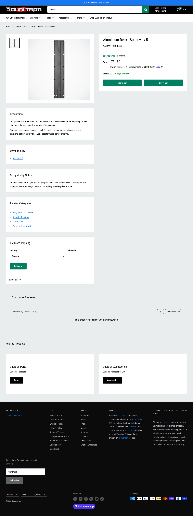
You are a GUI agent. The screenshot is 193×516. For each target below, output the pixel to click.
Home (8, 26)
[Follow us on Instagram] (86, 499)
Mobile (83, 428)
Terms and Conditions (59, 440)
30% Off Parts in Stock (15, 18)
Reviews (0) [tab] (18, 311)
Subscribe (14, 480)
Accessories (64, 18)
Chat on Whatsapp (89, 445)
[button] (109, 56)
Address (84, 432)
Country (13, 250)
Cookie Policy (55, 445)
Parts (48, 18)
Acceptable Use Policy (59, 436)
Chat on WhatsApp (14, 416)
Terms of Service (57, 432)
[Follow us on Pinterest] (91, 499)
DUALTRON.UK (135, 419)
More (79, 18)
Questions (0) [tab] (31, 311)
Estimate (18, 266)
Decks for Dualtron (21, 217)
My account (160, 11)
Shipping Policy (56, 424)
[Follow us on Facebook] (75, 499)
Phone (83, 424)
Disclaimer (54, 449)
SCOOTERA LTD (122, 416)
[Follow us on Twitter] (81, 499)
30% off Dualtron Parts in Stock (96, 3)
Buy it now (163, 83)
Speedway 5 (18, 158)
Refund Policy (15, 280)
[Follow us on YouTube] (97, 499)
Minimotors (130, 430)
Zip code (72, 250)
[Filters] (160, 311)
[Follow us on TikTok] (102, 499)
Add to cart (122, 83)
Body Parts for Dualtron (23, 213)
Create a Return (57, 419)
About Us (85, 415)
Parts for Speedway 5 (22, 226)
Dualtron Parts (20, 26)
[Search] (145, 9)
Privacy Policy (56, 428)
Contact (84, 436)
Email (83, 419)
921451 (134, 427)
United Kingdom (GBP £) (31, 494)
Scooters (34, 18)
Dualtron (107, 46)
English (10, 494)
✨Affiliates (86, 440)
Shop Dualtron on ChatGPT (102, 18)
